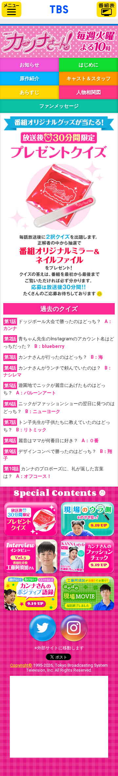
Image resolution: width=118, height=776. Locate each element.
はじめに (88, 65)
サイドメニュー (11, 9)
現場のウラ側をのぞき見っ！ (87, 519)
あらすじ (29, 92)
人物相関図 (88, 92)
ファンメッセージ (59, 106)
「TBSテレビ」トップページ (59, 8)
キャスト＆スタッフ (89, 78)
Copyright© (21, 665)
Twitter (42, 628)
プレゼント (30, 519)
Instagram (73, 628)
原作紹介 (29, 78)
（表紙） (72, 556)
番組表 (106, 9)
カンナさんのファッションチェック (87, 556)
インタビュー (30, 556)
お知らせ (29, 65)
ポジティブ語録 (30, 593)
